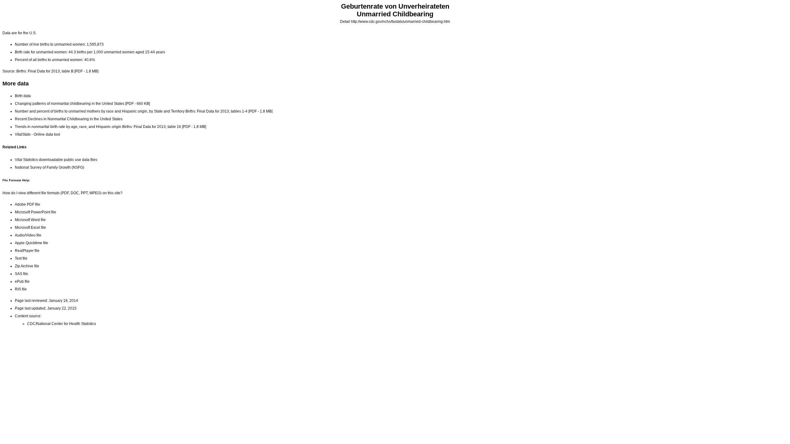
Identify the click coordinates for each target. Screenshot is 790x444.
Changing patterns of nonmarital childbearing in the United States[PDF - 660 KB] (82, 103)
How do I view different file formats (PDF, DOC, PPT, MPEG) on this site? (62, 193)
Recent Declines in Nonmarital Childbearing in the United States (69, 119)
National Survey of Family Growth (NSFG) (49, 167)
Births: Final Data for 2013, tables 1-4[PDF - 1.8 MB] (228, 111)
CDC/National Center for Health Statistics (61, 324)
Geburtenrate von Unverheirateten (395, 6)
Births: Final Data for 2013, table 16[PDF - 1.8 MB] (164, 127)
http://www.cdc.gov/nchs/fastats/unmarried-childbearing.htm (400, 21)
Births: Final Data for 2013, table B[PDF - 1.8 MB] (57, 71)
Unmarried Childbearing (395, 14)
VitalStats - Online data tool (37, 134)
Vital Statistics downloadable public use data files (56, 160)
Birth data (23, 96)
